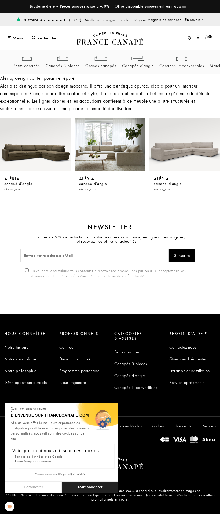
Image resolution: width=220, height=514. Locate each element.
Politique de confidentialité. (123, 276)
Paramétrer (33, 487)
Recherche (46, 38)
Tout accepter (89, 487)
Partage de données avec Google (39, 456)
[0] (206, 38)
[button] (9, 506)
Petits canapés (26, 65)
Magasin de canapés (175, 19)
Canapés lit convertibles (181, 65)
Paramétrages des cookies (33, 461)
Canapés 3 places (63, 65)
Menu (17, 38)
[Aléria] (35, 144)
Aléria (18, 183)
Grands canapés (100, 65)
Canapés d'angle (138, 65)
